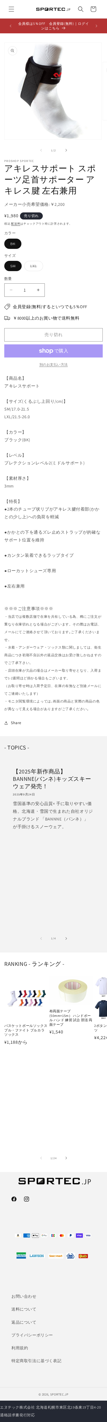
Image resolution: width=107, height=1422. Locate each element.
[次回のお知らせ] (96, 26)
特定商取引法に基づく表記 (36, 1360)
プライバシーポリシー (32, 1335)
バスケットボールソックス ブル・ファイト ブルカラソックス (25, 1030)
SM (15, 267)
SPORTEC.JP (59, 1394)
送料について (24, 1309)
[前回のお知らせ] (10, 26)
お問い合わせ (24, 1296)
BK (14, 245)
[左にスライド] (41, 150)
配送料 (15, 224)
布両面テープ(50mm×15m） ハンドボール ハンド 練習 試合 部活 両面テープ (71, 1018)
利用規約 (19, 1347)
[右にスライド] (66, 150)
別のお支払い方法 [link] (53, 364)
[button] (11, 9)
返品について (24, 1322)
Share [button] (16, 722)
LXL (35, 267)
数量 (8, 278)
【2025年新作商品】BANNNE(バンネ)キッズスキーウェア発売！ (52, 779)
